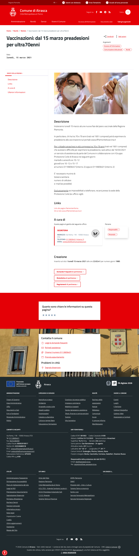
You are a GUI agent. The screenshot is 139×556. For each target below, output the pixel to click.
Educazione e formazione (48, 424)
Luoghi (116, 403)
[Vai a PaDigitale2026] (119, 383)
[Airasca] (12, 12)
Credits (9, 519)
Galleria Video (118, 413)
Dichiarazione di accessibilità (17, 481)
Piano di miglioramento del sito (18, 485)
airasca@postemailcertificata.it (22, 448)
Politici (9, 420)
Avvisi (94, 417)
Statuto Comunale (13, 506)
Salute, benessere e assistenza (76, 410)
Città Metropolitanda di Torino (49, 485)
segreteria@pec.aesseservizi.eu (85, 464)
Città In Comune (111, 547)
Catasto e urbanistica (46, 417)
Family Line (74, 492)
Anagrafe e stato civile (47, 406)
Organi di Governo (13, 399)
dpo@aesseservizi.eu (83, 461)
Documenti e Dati (13, 410)
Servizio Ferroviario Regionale (80, 499)
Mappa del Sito (12, 530)
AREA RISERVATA (69, 552)
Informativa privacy (13, 509)
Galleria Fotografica (121, 410)
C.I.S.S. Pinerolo (44, 495)
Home (9, 30)
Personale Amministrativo (16, 417)
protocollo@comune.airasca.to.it (74, 241)
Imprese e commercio (72, 403)
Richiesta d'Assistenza (14, 499)
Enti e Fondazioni (13, 413)
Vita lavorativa (70, 420)
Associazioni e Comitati (122, 417)
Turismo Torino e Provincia (48, 499)
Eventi (116, 399)
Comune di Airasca (33, 10)
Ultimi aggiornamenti (14, 523)
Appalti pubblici (44, 410)
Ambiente (42, 403)
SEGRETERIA (62, 230)
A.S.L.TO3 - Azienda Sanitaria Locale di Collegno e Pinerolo (60, 488)
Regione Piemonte (14, 2)
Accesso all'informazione (86, 21)
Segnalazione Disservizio (15, 495)
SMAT (72, 481)
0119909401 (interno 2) (75, 239)
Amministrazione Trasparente (17, 478)
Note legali (10, 512)
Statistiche (10, 526)
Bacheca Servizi (12, 502)
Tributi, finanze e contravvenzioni (77, 413)
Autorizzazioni (44, 413)
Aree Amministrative (14, 403)
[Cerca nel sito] (128, 12)
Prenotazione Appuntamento (17, 492)
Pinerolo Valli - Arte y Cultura (80, 485)
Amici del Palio (44, 478)
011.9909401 (14, 438)
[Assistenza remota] (119, 547)
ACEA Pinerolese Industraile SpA (50, 492)
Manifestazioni (97, 424)
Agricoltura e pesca (45, 399)
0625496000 (14, 441)
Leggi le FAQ (11, 488)
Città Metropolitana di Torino (31, 14)
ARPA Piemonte (76, 478)
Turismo (67, 417)
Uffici (8, 406)
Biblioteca (95, 410)
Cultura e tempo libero (47, 420)
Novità (15, 30)
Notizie (23, 30)
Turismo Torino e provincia (79, 488)
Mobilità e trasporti (72, 406)
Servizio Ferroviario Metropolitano (82, 495)
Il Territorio (117, 406)
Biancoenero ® (78, 550)
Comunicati (96, 413)
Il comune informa (98, 420)
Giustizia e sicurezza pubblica (75, 399)
